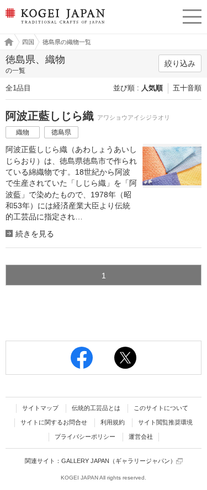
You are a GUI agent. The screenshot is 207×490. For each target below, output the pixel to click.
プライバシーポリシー (85, 436)
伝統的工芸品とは (96, 408)
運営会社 (141, 436)
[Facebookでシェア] (82, 358)
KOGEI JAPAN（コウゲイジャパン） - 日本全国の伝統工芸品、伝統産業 (54, 25)
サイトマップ (40, 408)
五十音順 (187, 88)
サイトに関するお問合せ (53, 422)
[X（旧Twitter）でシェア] (125, 358)
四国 (28, 42)
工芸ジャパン (6, 42)
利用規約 (112, 422)
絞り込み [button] (179, 63)
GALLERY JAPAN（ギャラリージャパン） (118, 460)
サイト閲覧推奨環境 (165, 422)
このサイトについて (161, 408)
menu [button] (192, 14)
